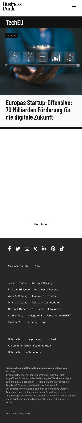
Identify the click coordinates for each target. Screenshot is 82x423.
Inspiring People (37, 322)
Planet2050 (15, 322)
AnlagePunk (35, 315)
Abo (37, 265)
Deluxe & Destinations (45, 302)
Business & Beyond (46, 289)
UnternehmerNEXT (59, 315)
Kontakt (51, 339)
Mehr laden (41, 224)
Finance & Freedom (44, 295)
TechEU (11, 35)
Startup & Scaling (41, 282)
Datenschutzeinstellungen (24, 352)
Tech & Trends (17, 282)
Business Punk (12, 6)
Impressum (35, 339)
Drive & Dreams (17, 302)
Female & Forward (49, 309)
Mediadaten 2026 (19, 265)
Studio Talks (15, 315)
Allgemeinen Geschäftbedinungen (29, 345)
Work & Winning (18, 295)
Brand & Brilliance (19, 289)
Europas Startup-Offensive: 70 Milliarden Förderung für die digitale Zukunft (39, 109)
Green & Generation (20, 309)
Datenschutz (16, 339)
